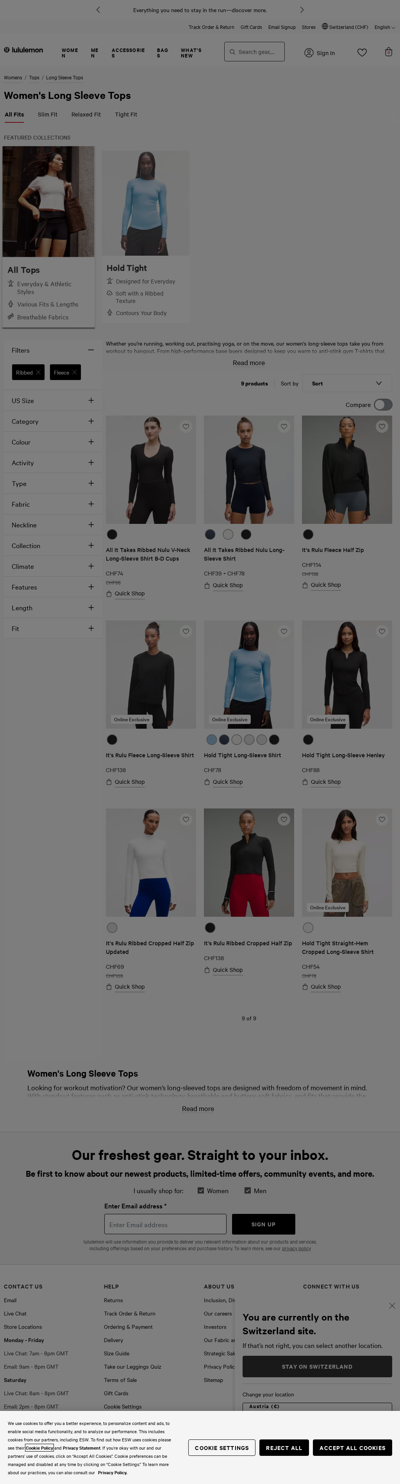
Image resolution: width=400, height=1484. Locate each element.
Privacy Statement (81, 1448)
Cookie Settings (222, 1447)
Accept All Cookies (353, 1447)
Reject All (284, 1447)
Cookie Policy (39, 1448)
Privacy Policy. (112, 1472)
